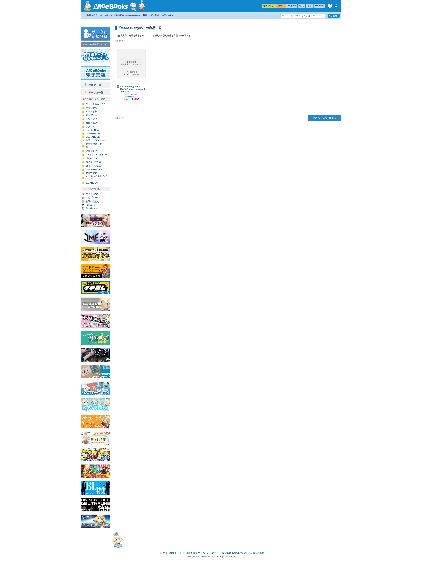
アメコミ (90, 126)
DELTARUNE (93, 137)
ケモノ (89, 104)
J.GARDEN (92, 183)
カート (281, 5)
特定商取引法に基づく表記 (235, 553)
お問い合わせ (168, 15)
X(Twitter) (91, 205)
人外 (103, 104)
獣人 (97, 104)
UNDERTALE (93, 133)
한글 (309, 5)
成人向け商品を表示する (132, 35)
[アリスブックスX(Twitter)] (335, 7)
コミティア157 (93, 162)
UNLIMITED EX (94, 169)
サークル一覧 (95, 92)
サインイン (268, 5)
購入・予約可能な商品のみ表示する (173, 35)
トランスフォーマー (96, 140)
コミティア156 (93, 166)
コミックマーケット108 (96, 154)
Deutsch (319, 5)
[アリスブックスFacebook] (330, 7)
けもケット (91, 158)
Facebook (91, 208)
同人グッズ (91, 115)
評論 (88, 151)
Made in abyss (131, 96)
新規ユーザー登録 (151, 15)
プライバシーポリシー (208, 553)
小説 (94, 151)
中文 (301, 5)
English (292, 5)
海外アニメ (91, 123)
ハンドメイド (93, 119)
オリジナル (91, 108)
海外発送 (127, 15)
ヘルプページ (106, 15)
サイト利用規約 (187, 553)
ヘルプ (161, 553)
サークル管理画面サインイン (95, 44)
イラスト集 (91, 111)
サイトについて (94, 194)
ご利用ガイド (91, 15)
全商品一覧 (93, 84)
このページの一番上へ (324, 118)
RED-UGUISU (131, 94)
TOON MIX (91, 173)
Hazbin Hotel (93, 130)
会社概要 (172, 553)
